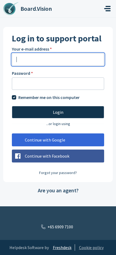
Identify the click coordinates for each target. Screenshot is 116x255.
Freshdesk (62, 247)
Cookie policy (91, 247)
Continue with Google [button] (45, 140)
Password (22, 73)
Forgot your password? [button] (58, 172)
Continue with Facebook (47, 156)
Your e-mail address (32, 49)
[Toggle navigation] (107, 8)
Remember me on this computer (49, 97)
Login (58, 112)
